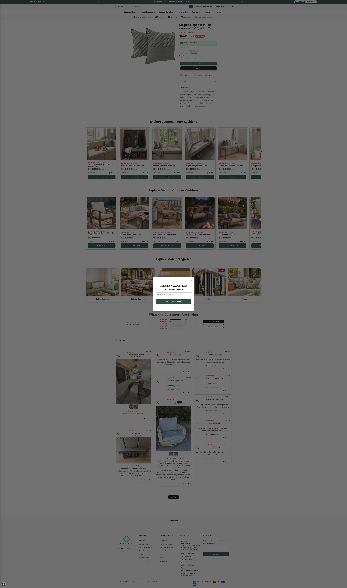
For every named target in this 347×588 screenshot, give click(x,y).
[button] (3, 584)
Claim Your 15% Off (173, 301)
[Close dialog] (191, 278)
